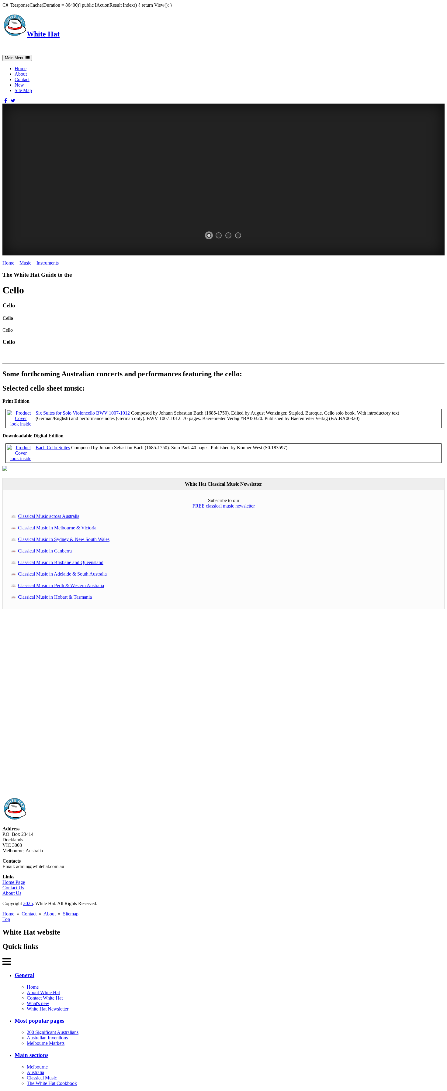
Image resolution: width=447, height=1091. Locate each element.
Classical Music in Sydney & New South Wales (63, 539)
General (24, 975)
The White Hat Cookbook (52, 1083)
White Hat (43, 34)
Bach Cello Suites (53, 447)
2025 (28, 903)
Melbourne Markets (45, 1043)
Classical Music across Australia (48, 516)
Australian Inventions (47, 1037)
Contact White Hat (45, 997)
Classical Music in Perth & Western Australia (61, 585)
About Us (11, 893)
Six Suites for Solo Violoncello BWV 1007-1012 (83, 413)
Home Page (13, 882)
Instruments (47, 262)
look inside (20, 423)
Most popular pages (39, 1020)
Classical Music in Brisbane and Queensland (60, 562)
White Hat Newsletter (47, 1008)
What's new (38, 1003)
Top (6, 919)
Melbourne (37, 1066)
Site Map (23, 90)
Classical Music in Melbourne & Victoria (57, 527)
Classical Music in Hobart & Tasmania (55, 597)
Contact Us (13, 887)
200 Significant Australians (52, 1032)
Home (20, 68)
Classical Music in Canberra (45, 550)
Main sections (31, 1055)
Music (25, 262)
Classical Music (42, 1077)
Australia (35, 1072)
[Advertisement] (184, 706)
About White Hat (43, 992)
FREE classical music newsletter (223, 505)
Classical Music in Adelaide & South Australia (62, 573)
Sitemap (70, 913)
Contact (22, 79)
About (21, 74)
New (19, 84)
